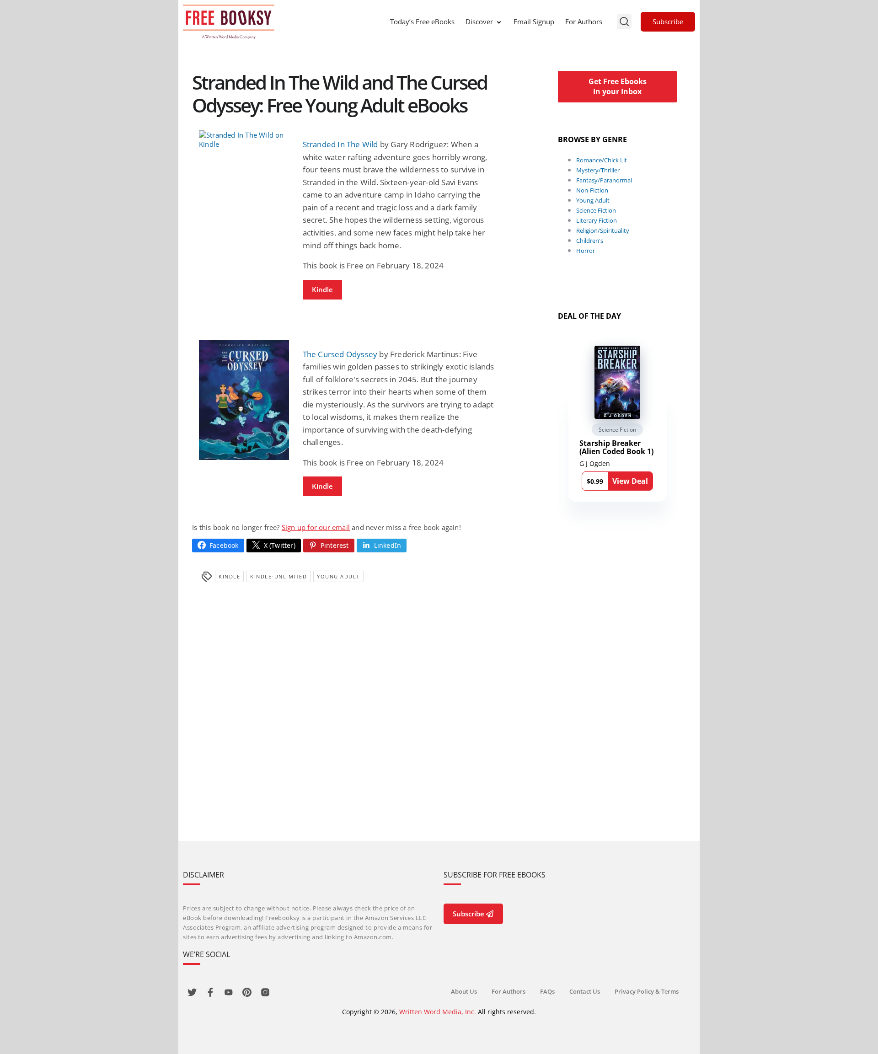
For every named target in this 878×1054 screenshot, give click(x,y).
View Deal (630, 481)
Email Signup (534, 21)
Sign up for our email (316, 527)
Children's (589, 240)
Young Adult (338, 576)
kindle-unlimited (278, 576)
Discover (479, 21)
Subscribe (668, 21)
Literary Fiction (596, 220)
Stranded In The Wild (340, 144)
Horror (585, 250)
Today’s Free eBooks (422, 21)
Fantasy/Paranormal (604, 180)
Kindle (322, 289)
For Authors (583, 21)
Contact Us (584, 991)
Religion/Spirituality (602, 230)
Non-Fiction (592, 190)
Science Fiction (596, 210)
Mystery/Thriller (598, 170)
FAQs (547, 991)
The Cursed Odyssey (340, 354)
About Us (464, 991)
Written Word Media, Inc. (437, 1011)
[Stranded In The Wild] (244, 139)
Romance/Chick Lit (601, 160)
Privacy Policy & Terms (647, 991)
